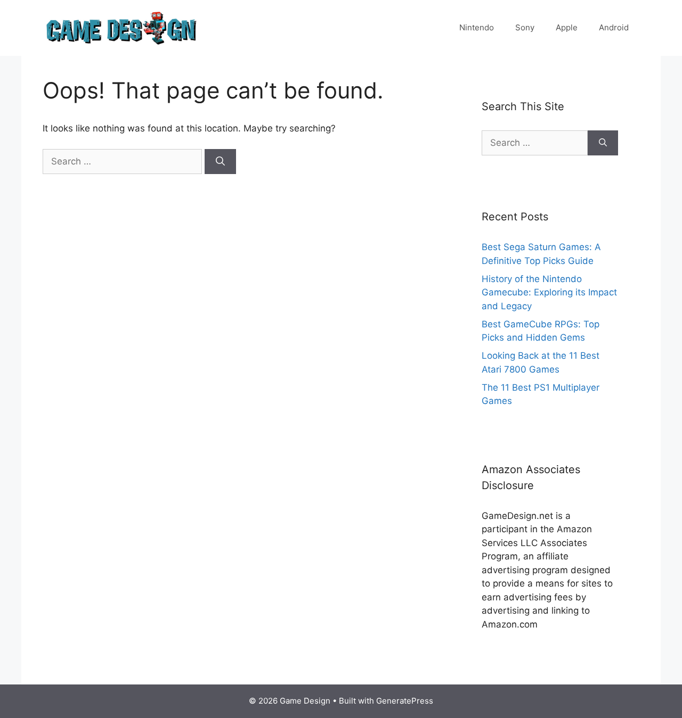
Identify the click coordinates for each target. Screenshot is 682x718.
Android (614, 27)
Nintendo (476, 27)
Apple (567, 27)
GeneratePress (404, 701)
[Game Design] (122, 27)
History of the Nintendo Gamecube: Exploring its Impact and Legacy (549, 292)
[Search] (220, 162)
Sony (524, 27)
